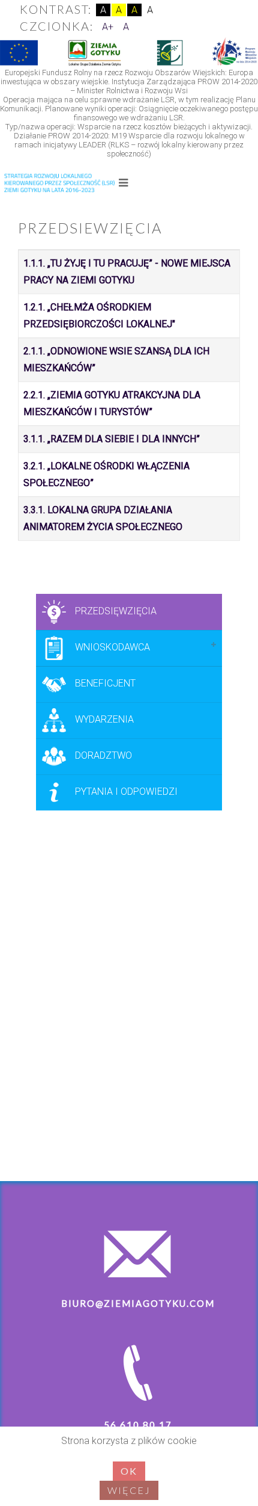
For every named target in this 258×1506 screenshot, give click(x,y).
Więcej (129, 1490)
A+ (107, 26)
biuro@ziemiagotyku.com (138, 1303)
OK (129, 1471)
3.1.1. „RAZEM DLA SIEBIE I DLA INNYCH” (111, 439)
